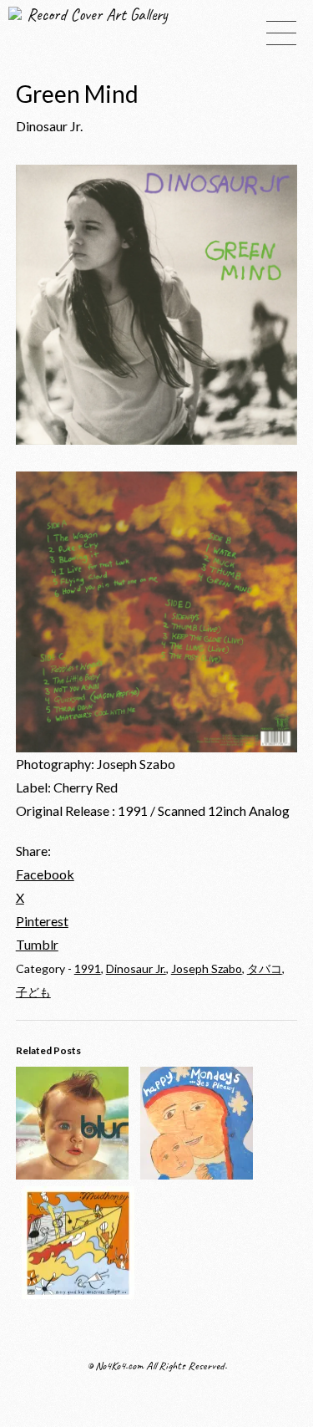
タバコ (264, 968)
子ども (33, 992)
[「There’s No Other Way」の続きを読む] (72, 1174)
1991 (87, 968)
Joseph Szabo (206, 968)
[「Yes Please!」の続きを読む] (196, 1174)
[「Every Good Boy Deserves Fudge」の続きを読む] (78, 1294)
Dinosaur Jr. (136, 968)
